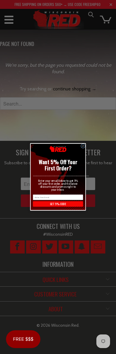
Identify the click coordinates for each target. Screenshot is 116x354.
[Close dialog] (83, 146)
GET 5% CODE (58, 204)
